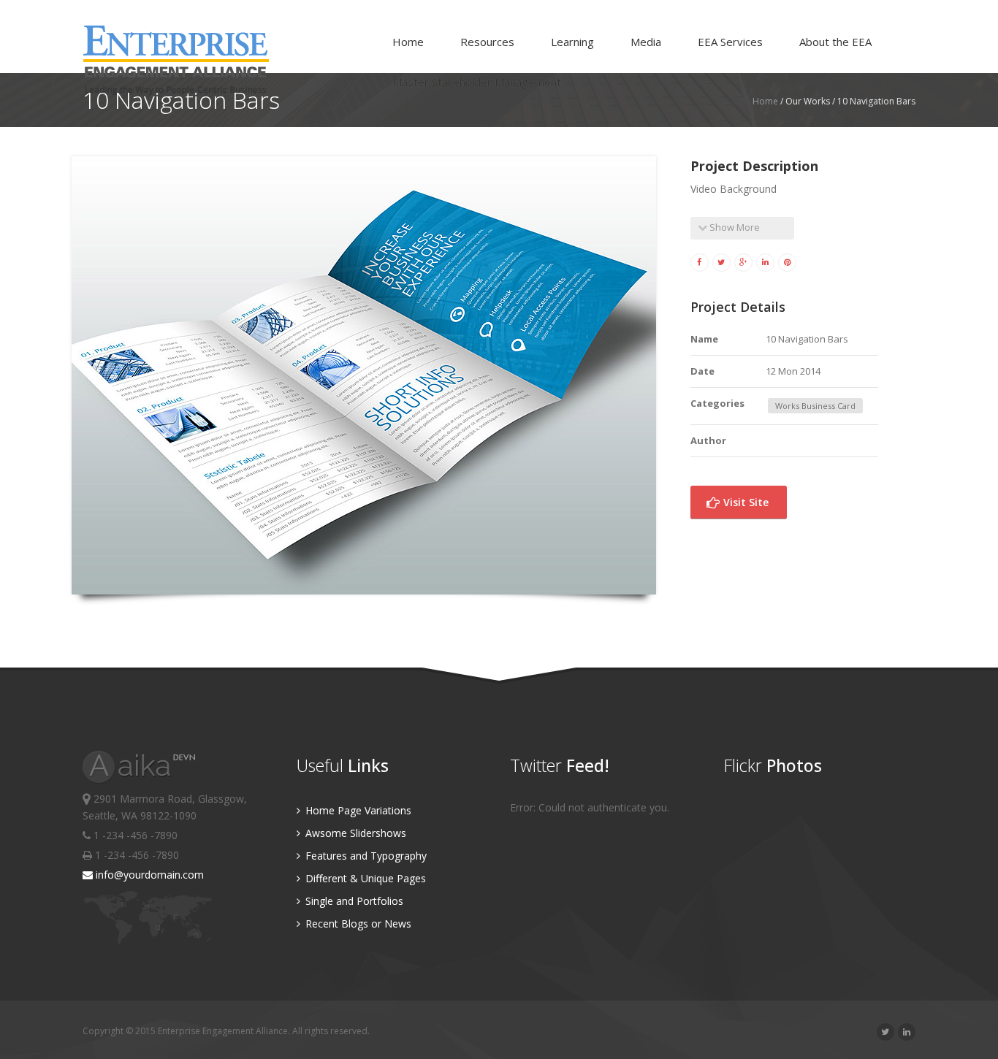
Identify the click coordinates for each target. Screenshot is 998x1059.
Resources (487, 41)
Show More (733, 227)
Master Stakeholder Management (476, 81)
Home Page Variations (356, 810)
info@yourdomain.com (148, 875)
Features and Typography (364, 856)
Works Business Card (815, 405)
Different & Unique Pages (364, 878)
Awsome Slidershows (354, 833)
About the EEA (835, 41)
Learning (572, 41)
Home (408, 41)
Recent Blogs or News (356, 923)
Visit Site (744, 502)
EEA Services (730, 41)
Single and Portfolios (352, 901)
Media (646, 41)
